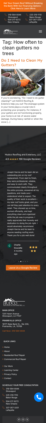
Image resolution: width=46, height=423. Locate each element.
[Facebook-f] (19, 419)
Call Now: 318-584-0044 (13, 331)
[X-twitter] (27, 419)
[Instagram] (23, 419)
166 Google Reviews (30, 159)
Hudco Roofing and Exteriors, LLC (23, 154)
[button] (40, 32)
